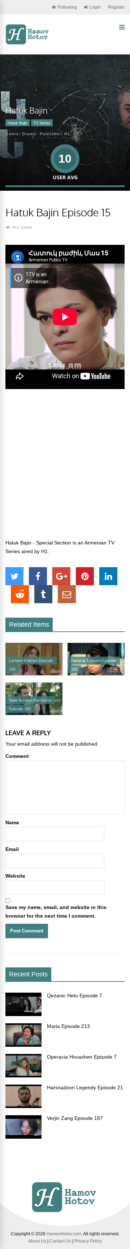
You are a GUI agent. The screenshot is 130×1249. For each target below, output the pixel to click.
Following (67, 7)
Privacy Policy (88, 1241)
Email (12, 849)
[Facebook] (38, 576)
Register (116, 7)
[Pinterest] (85, 576)
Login (95, 7)
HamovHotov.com (64, 1233)
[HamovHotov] (28, 43)
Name (12, 822)
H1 (67, 134)
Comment (17, 756)
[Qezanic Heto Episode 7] (23, 1014)
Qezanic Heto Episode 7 (74, 995)
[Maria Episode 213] (23, 1045)
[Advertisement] (65, 468)
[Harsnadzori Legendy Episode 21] (23, 1106)
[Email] (67, 594)
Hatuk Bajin (17, 123)
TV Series (42, 123)
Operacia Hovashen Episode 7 (82, 1057)
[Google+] (61, 576)
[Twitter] (14, 576)
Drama (29, 134)
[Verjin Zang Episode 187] (23, 1137)
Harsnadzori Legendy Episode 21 (85, 1087)
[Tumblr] (43, 594)
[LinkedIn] (108, 576)
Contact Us (60, 1241)
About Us (37, 1241)
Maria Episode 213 (68, 1026)
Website (15, 876)
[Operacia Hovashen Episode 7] (23, 1075)
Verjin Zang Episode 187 (75, 1118)
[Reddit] (20, 594)
